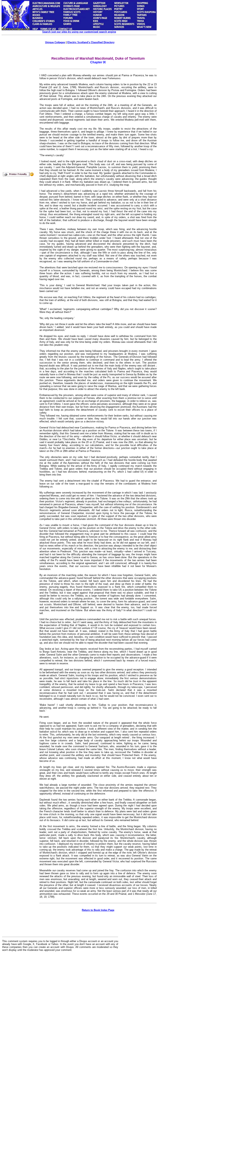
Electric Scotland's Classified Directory (90, 42)
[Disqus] (60, 1003)
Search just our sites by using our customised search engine (79, 31)
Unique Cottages (55, 42)
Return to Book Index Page (98, 910)
